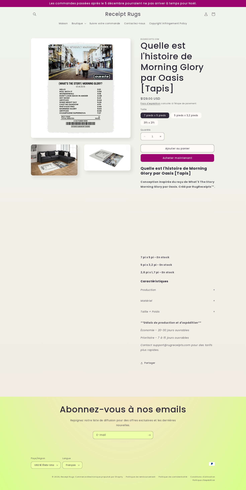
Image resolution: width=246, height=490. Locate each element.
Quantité (145, 129)
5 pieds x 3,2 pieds (186, 115)
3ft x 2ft (149, 122)
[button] (34, 14)
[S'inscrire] (149, 435)
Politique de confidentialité (173, 476)
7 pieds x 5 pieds (155, 115)
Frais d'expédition (150, 103)
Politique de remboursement (140, 476)
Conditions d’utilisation (202, 476)
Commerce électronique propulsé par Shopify (99, 476)
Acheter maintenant (177, 158)
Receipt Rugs (67, 476)
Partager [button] (149, 363)
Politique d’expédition (204, 480)
